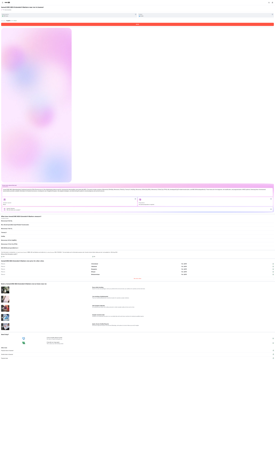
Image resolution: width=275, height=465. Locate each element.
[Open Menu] (2, 2)
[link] (7, 2)
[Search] (268, 2)
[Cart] (272, 2)
